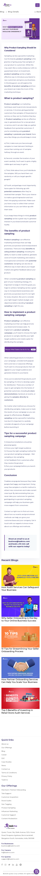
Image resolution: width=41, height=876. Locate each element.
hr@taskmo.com (7, 852)
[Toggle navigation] (37, 5)
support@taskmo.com (10, 859)
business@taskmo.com (19, 541)
